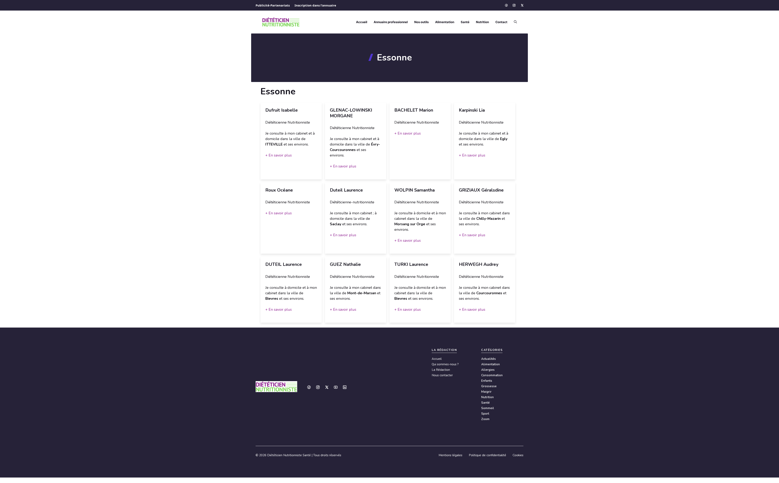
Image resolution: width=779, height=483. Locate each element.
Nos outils (421, 22)
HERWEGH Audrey (478, 264)
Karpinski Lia (472, 110)
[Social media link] (506, 5)
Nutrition (482, 22)
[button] (514, 22)
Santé (465, 22)
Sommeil (487, 408)
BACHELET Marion (413, 110)
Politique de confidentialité (487, 455)
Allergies (488, 370)
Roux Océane (279, 190)
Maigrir (486, 392)
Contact (501, 22)
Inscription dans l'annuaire (315, 5)
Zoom (485, 419)
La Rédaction (441, 370)
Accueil (361, 22)
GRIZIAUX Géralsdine (481, 190)
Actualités (488, 359)
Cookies (518, 455)
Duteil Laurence (346, 190)
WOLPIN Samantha (414, 190)
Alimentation (444, 22)
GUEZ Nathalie (345, 264)
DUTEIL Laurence (283, 264)
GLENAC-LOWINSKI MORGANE (351, 113)
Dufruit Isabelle (281, 110)
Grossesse (489, 386)
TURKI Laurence (411, 264)
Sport (485, 414)
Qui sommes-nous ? (445, 364)
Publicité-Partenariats (273, 5)
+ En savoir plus (278, 155)
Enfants (486, 381)
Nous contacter (442, 375)
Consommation (492, 375)
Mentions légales (450, 455)
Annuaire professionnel (391, 22)
